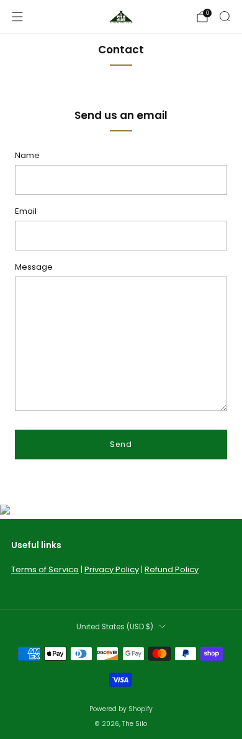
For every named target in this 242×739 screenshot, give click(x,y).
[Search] (224, 16)
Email (26, 211)
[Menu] (17, 17)
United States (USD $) (114, 627)
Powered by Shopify (121, 709)
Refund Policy (172, 569)
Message (34, 267)
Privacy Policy (111, 569)
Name (27, 155)
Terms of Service (45, 569)
